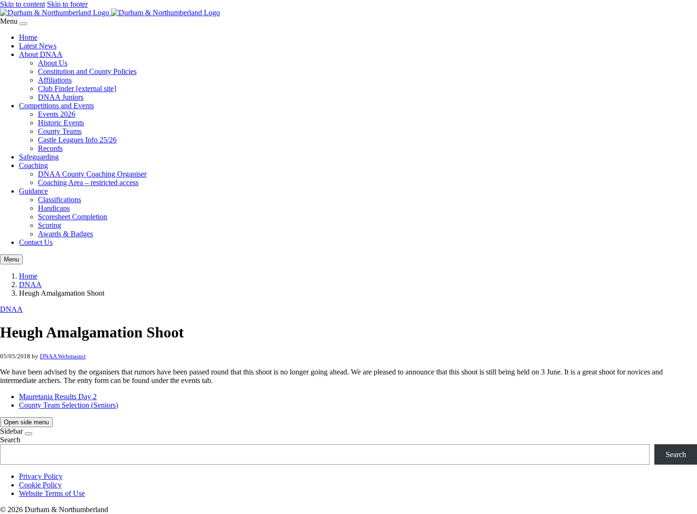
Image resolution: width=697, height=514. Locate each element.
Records (50, 148)
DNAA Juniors (60, 97)
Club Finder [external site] (77, 88)
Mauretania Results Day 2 (58, 397)
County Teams (60, 131)
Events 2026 (56, 114)
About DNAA (41, 54)
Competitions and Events (56, 106)
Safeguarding (39, 157)
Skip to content (22, 4)
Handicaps (54, 208)
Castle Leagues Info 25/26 (77, 140)
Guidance (33, 191)
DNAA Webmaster (63, 356)
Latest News (37, 46)
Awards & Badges (65, 234)
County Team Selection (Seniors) (68, 405)
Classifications (59, 200)
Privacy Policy (41, 476)
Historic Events (61, 123)
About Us (52, 63)
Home (28, 37)
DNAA (30, 284)
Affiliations (55, 80)
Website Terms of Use (52, 493)
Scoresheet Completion (72, 217)
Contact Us (36, 242)
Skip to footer (67, 4)
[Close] (23, 23)
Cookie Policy (40, 485)
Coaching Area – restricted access (88, 182)
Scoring (49, 225)
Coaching (33, 165)
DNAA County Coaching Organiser (92, 174)
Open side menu (26, 422)
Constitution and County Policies (87, 71)
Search (10, 440)
